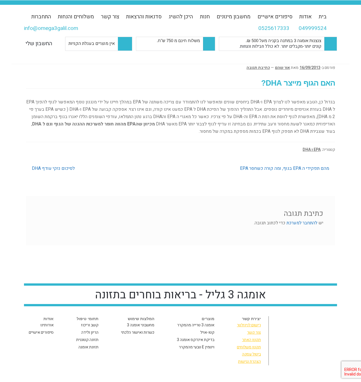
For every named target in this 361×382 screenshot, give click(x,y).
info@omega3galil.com (51, 28)
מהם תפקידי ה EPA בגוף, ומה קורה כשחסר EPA (284, 168)
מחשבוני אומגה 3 (140, 325)
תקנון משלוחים (249, 347)
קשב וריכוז (89, 325)
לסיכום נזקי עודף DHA (53, 168)
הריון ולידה (89, 332)
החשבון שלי (38, 43)
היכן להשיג (181, 17)
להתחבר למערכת (302, 223)
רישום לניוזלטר (249, 325)
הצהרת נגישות (249, 361)
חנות (205, 17)
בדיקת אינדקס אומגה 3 (195, 340)
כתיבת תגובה (258, 68)
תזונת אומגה (88, 347)
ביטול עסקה (251, 354)
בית (323, 17)
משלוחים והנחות (76, 17)
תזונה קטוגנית (87, 340)
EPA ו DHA (312, 150)
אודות (305, 17)
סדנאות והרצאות (144, 17)
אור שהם (282, 68)
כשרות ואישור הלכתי (137, 332)
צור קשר (110, 17)
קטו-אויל (207, 332)
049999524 (313, 28)
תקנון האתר (251, 340)
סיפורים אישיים (274, 17)
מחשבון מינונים (233, 17)
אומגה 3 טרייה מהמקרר (195, 325)
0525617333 (273, 28)
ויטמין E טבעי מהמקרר (196, 347)
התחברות (41, 17)
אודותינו (47, 325)
